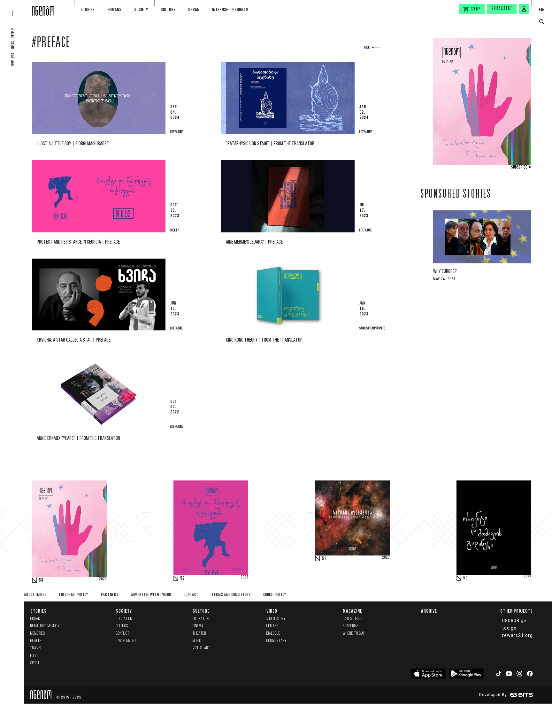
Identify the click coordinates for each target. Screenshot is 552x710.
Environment (126, 640)
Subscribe (502, 8)
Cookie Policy (274, 595)
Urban (193, 9)
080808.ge (514, 620)
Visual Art (201, 648)
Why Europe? (445, 271)
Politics (122, 626)
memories (37, 633)
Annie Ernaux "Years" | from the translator (78, 438)
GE (542, 9)
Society (141, 9)
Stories (87, 9)
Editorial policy (73, 595)
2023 (103, 579)
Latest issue (353, 618)
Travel (36, 648)
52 (182, 578)
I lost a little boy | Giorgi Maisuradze (73, 144)
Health (36, 640)
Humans (114, 9)
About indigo (35, 595)
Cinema (198, 626)
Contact (191, 595)
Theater (199, 633)
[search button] (541, 22)
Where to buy (354, 633)
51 (324, 558)
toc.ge (509, 628)
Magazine (352, 611)
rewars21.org (517, 635)
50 (465, 578)
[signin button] (524, 9)
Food (34, 655)
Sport (35, 663)
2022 (527, 577)
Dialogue (273, 633)
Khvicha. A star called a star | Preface (74, 340)
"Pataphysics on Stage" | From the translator (270, 144)
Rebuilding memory (45, 626)
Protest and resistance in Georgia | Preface (78, 242)
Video (271, 611)
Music (197, 640)
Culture (168, 9)
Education (124, 618)
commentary (276, 640)
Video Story (276, 618)
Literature (202, 618)
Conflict (122, 633)
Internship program (230, 9)
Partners (109, 595)
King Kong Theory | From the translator (264, 340)
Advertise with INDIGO (151, 595)
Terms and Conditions (230, 595)
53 (41, 580)
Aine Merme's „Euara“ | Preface (254, 242)
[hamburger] (16, 8)
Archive (429, 611)
